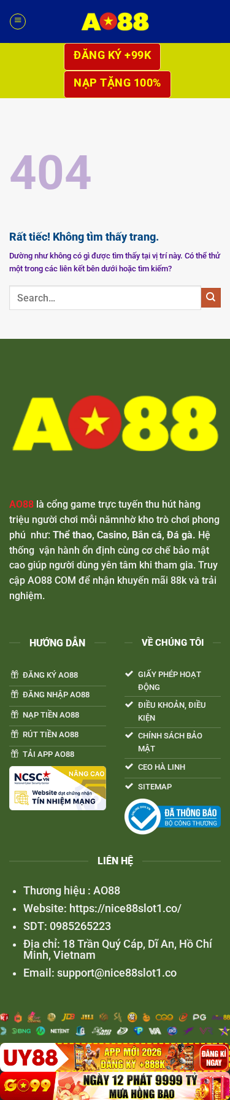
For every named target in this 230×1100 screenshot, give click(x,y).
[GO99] (115, 1086)
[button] (17, 21)
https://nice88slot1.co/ (124, 908)
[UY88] (115, 1057)
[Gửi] (211, 298)
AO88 (21, 504)
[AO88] (115, 21)
